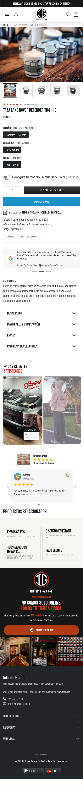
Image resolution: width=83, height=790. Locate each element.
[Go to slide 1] (39, 504)
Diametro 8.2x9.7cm (16, 134)
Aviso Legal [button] (9, 739)
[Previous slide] (9, 518)
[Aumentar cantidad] (18, 190)
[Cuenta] (16, 14)
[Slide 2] (41, 271)
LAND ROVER (12, 164)
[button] (7, 14)
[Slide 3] (48, 271)
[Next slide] (74, 518)
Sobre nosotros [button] (11, 716)
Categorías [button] (9, 728)
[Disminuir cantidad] (6, 190)
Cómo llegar (44, 630)
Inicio (5, 24)
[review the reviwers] (67, 474)
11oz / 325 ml (12, 150)
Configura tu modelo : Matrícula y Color (45, 177)
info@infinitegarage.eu (19, 703)
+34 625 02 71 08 (15, 698)
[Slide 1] (34, 271)
